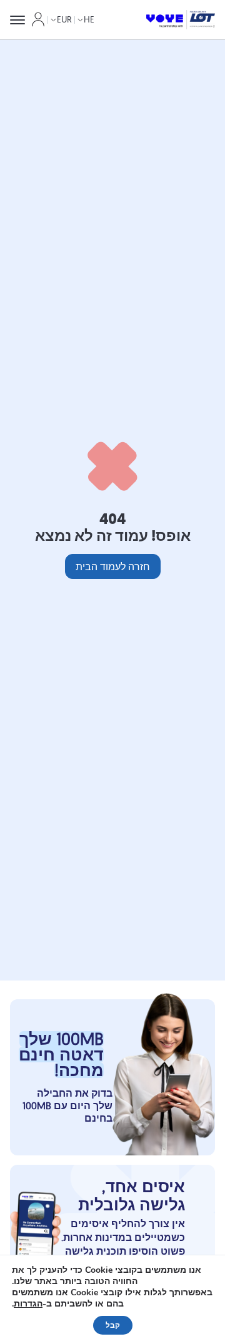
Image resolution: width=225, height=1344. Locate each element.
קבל (113, 1325)
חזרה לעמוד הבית (113, 566)
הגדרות (28, 1304)
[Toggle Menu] (17, 20)
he (89, 19)
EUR (64, 19)
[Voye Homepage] (180, 20)
